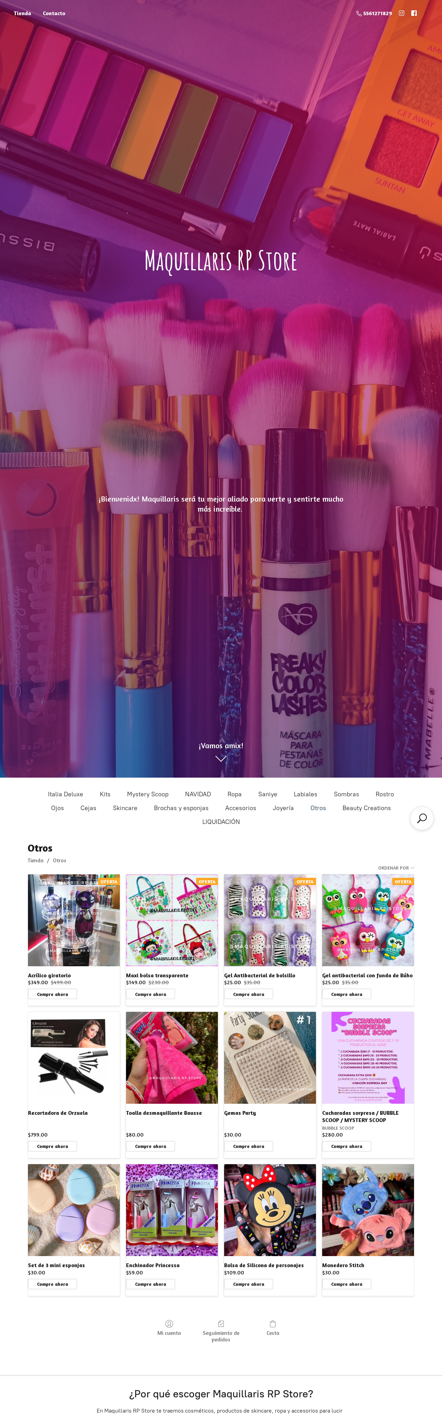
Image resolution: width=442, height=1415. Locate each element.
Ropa (235, 794)
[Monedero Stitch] (368, 1210)
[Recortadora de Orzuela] (74, 1058)
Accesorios (240, 808)
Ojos (57, 808)
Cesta (273, 1332)
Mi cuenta (169, 1332)
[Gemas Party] (270, 1058)
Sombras (346, 794)
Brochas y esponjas (181, 808)
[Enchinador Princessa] (172, 1210)
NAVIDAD (198, 794)
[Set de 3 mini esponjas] (74, 1210)
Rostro (385, 794)
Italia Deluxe (65, 794)
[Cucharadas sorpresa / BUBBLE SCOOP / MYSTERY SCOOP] (368, 1058)
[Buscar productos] (422, 818)
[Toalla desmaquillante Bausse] (172, 1058)
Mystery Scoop (148, 794)
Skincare (125, 808)
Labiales (305, 794)
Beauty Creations (367, 808)
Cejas (88, 808)
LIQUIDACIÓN (221, 822)
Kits (105, 794)
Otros (318, 808)
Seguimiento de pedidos (221, 1336)
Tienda (22, 13)
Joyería (283, 808)
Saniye (267, 794)
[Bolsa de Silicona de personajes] (270, 1210)
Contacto (54, 13)
